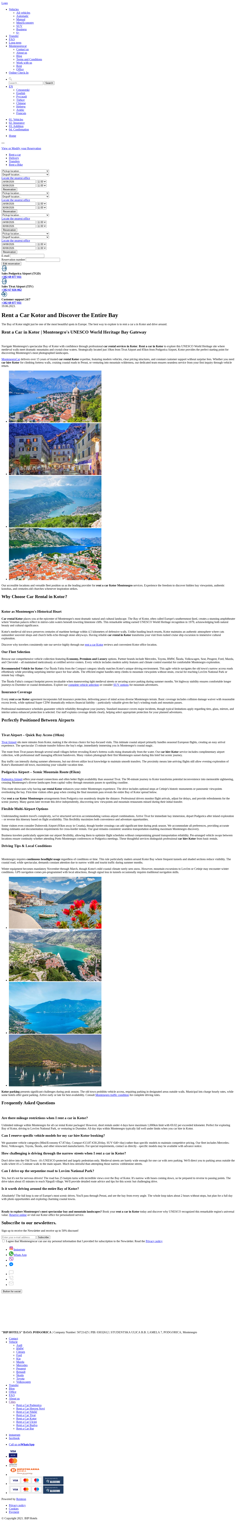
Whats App (20, 1254)
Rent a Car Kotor (26, 1418)
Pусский (21, 96)
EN (11, 86)
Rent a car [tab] (15, 154)
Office (20, 69)
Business (21, 29)
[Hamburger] (2, 143)
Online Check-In (19, 72)
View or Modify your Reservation (21, 148)
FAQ (12, 39)
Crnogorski (22, 89)
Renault (20, 1371)
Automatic (22, 16)
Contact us (22, 49)
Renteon (21, 1499)
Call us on (21, 1444)
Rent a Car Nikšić (26, 1411)
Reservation (9, 189)
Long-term (15, 42)
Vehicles (14, 9)
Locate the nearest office (15, 178)
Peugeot (21, 1368)
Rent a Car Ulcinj (26, 1421)
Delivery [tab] (14, 158)
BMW (20, 1348)
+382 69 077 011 (11, 276)
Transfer (14, 36)
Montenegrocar (18, 46)
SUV (19, 26)
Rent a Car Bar (25, 1428)
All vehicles (23, 12)
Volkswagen (23, 1381)
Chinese (21, 103)
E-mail (5, 255)
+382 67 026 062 (11, 289)
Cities (12, 1401)
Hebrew (21, 106)
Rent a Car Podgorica (28, 1405)
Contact (13, 1338)
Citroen (20, 1351)
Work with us (24, 62)
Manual (20, 19)
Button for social (12, 1291)
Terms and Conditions (29, 59)
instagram (14, 1434)
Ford (19, 1355)
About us (21, 52)
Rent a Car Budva (26, 1425)
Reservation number (13, 259)
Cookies (14, 1508)
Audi (19, 1345)
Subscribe (43, 1237)
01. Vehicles (16, 119)
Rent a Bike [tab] (16, 164)
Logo (4, 3)
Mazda (20, 1361)
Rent (19, 66)
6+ (17, 32)
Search (49, 83)
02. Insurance (17, 122)
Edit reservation (11, 263)
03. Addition (16, 126)
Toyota (20, 1378)
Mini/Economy (25, 22)
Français (21, 113)
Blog (19, 56)
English (20, 93)
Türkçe (20, 99)
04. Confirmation (19, 129)
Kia (18, 1358)
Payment (14, 1512)
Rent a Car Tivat (26, 1415)
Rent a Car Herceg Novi (30, 1408)
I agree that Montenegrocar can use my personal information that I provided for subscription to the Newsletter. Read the (84, 1241)
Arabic (20, 109)
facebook (14, 1438)
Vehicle (13, 1341)
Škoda (20, 1375)
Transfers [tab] (14, 161)
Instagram (19, 1249)
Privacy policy (154, 1241)
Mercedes (22, 1365)
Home (12, 135)
